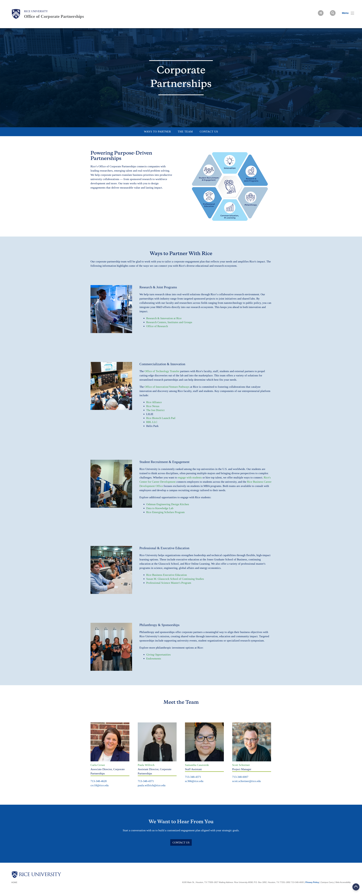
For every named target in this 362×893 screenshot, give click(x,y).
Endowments (153, 658)
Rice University (36, 11)
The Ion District (155, 410)
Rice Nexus (152, 406)
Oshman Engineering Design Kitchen (167, 504)
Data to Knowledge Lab (159, 508)
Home (14, 882)
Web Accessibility (343, 882)
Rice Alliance (154, 402)
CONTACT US (181, 842)
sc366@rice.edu (194, 781)
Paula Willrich (146, 764)
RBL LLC (151, 421)
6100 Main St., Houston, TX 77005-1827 (200, 882)
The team (185, 131)
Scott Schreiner (241, 764)
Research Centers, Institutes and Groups (169, 322)
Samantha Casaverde (197, 764)
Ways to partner (157, 131)
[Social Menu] (321, 13)
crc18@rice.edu (99, 785)
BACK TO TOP (356, 887)
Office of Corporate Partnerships (54, 16)
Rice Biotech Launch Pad (160, 418)
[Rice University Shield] (16, 13)
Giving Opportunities (158, 654)
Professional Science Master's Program (168, 582)
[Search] (333, 13)
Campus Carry (327, 882)
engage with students (190, 477)
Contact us (209, 131)
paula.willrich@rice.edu (151, 785)
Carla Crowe (97, 764)
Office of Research (157, 326)
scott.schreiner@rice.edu (246, 781)
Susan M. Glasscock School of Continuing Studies (175, 578)
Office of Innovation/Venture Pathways (167, 386)
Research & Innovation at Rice (164, 318)
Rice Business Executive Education (166, 574)
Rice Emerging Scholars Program (165, 512)
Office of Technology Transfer (162, 371)
